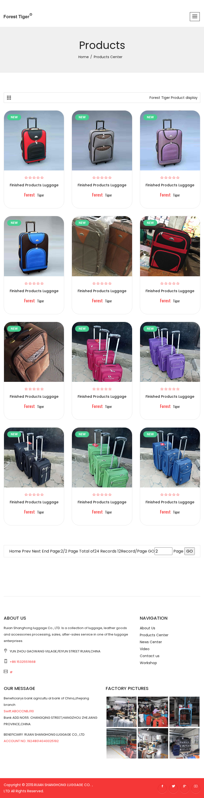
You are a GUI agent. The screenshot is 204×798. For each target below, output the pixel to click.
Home (15, 551)
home (83, 56)
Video (145, 648)
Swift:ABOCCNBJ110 (19, 711)
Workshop (148, 662)
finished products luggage (34, 185)
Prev (26, 551)
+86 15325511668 (23, 661)
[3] (8, 97)
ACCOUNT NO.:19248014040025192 (31, 741)
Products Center (154, 635)
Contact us (149, 655)
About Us (147, 628)
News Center (151, 641)
